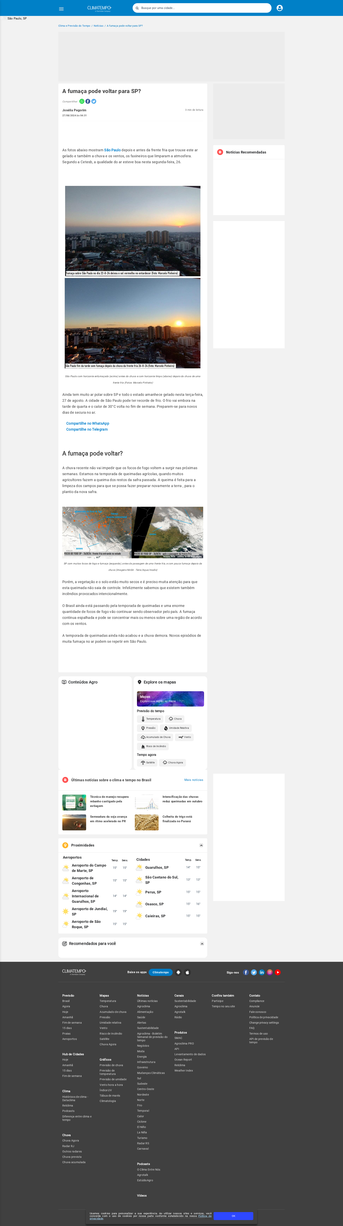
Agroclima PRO (184, 1043)
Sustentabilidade (148, 1028)
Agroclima (143, 1006)
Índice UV (106, 1090)
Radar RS (143, 1143)
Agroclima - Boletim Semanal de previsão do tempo (152, 1037)
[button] (13, 18)
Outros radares (72, 1151)
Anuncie (254, 1006)
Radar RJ (68, 1146)
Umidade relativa (110, 1022)
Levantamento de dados (190, 1054)
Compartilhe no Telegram (87, 429)
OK (233, 1215)
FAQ (252, 1028)
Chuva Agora (175, 762)
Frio (139, 1105)
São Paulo (112, 150)
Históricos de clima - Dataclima (75, 1098)
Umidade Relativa (179, 728)
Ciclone (141, 1121)
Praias (66, 1033)
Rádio (178, 1017)
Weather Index (183, 1070)
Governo (142, 1067)
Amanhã (67, 1017)
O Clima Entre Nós (148, 1169)
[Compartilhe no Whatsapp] (80, 102)
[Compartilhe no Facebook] (87, 102)
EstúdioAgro (145, 1180)
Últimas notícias (147, 1001)
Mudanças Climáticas (151, 1073)
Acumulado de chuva (113, 1011)
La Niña (142, 1132)
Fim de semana (72, 1022)
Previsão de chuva (111, 1065)
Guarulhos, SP (157, 867)
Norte (141, 1100)
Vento (187, 737)
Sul (139, 1078)
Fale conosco (257, 1011)
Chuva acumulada (74, 1162)
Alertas (141, 1022)
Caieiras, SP (155, 916)
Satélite (150, 762)
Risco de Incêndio (156, 746)
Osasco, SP (154, 904)
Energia (142, 1056)
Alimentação (145, 1011)
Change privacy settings (264, 1022)
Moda (141, 1051)
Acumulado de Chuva (158, 737)
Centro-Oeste (145, 1089)
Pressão (150, 728)
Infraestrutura (146, 1062)
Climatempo (161, 972)
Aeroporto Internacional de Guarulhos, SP (85, 896)
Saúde (141, 1017)
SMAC (178, 1038)
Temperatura (153, 718)
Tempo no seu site (223, 1006)
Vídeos (142, 1195)
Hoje (65, 1011)
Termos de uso (258, 1033)
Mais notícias (193, 780)
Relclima (67, 1105)
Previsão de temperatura (108, 1072)
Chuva (178, 718)
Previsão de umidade (113, 1079)
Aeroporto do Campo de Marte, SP (89, 868)
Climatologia (108, 1101)
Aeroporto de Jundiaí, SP (90, 911)
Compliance (256, 1001)
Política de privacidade (263, 1017)
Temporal (143, 1110)
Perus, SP (153, 892)
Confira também (223, 995)
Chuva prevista (72, 1156)
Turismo (142, 1138)
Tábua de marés (110, 1095)
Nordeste (143, 1094)
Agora (66, 1006)
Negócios (143, 1045)
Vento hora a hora (111, 1084)
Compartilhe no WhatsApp (87, 423)
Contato (254, 995)
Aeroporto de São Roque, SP (86, 924)
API (176, 1048)
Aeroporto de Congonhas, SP (84, 880)
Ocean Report (183, 1059)
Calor (140, 1116)
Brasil (66, 1001)
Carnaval (143, 1148)
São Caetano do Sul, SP (161, 880)
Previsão (68, 995)
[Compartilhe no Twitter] (93, 102)
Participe (217, 1001)
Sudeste (142, 1083)
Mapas (104, 995)
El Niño (141, 1127)
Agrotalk (142, 1174)
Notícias (143, 995)
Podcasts (68, 1110)
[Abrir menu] (61, 9)
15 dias (67, 1028)
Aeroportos (69, 1039)
